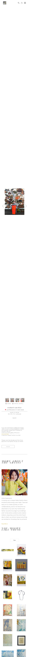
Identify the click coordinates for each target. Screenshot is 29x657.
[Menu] (25, 3)
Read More (5, 524)
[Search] (18, 3)
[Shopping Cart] (22, 3)
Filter (14, 540)
